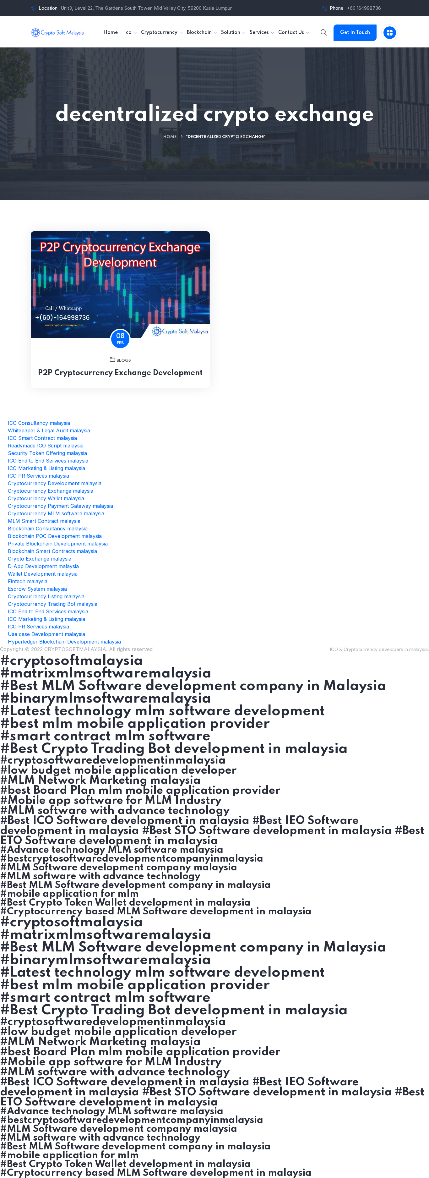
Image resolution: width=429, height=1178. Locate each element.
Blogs (124, 361)
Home (169, 137)
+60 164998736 (364, 8)
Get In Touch (355, 32)
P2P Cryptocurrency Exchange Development (120, 373)
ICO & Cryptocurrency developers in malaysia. (379, 649)
